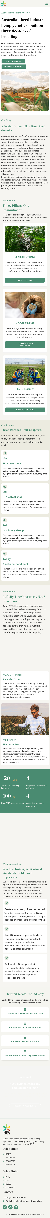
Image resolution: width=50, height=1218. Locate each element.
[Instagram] (5, 1207)
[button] (46, 3)
